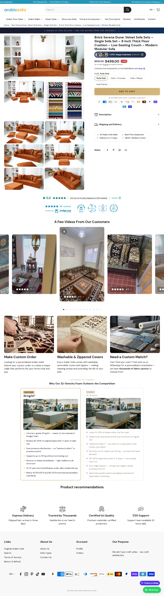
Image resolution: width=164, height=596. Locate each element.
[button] (87, 10)
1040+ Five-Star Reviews (100, 2)
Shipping (105, 64)
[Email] (126, 150)
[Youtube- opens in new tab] (43, 574)
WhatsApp (153, 590)
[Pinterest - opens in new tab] (32, 574)
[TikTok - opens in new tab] (37, 574)
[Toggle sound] (99, 296)
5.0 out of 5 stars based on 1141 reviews (88, 198)
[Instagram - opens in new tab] (26, 574)
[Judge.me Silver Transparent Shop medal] (92, 208)
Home (6, 25)
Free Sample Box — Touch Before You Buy (50, 2)
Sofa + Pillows (136, 78)
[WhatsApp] (119, 150)
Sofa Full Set (101, 84)
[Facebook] (107, 150)
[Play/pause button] (64, 231)
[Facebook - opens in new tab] (20, 574)
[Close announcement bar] (161, 2)
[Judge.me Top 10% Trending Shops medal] (114, 208)
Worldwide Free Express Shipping (146, 2)
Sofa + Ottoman (118, 78)
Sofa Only (101, 78)
